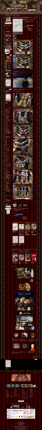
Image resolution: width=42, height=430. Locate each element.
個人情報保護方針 (31, 390)
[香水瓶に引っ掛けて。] (16, 36)
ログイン (7, 27)
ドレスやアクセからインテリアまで (25, 397)
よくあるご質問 (31, 392)
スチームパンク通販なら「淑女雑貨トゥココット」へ (25, 396)
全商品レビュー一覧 (15, 394)
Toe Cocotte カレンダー (16, 393)
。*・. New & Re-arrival (16, 390)
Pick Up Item (15, 392)
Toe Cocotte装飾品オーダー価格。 (24, 392)
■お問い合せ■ (31, 391)
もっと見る (10, 107)
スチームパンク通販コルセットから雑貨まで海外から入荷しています (25, 398)
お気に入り (7, 392)
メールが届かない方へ (32, 394)
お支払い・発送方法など (8, 394)
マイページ (7, 390)
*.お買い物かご (7, 393)
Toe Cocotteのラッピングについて (24, 393)
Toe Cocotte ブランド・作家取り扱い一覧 (17, 395)
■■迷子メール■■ (31, 393)
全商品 (6, 110)
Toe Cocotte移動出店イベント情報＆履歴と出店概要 (9, 396)
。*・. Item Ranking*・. (16, 391)
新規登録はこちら (7, 391)
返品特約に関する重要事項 (16, 215)
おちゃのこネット (35, 372)
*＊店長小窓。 (23, 390)
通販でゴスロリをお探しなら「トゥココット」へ (25, 394)
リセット (36, 359)
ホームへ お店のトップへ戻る (35, 356)
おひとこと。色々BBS (23, 391)
